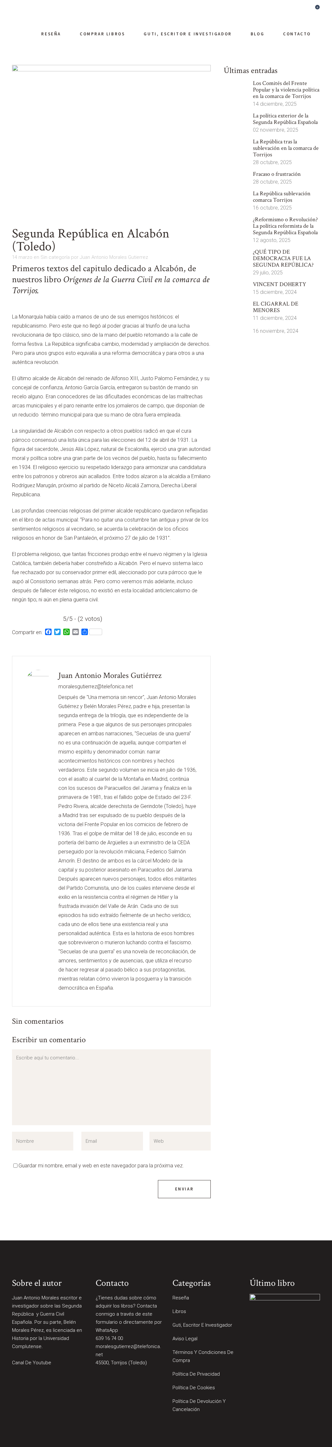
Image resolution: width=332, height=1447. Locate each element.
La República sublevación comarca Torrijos (282, 197)
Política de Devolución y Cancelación (199, 1405)
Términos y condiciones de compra (202, 1356)
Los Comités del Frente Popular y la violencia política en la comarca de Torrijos (286, 89)
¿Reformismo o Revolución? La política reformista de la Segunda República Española (285, 226)
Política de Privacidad (196, 1374)
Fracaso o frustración (277, 174)
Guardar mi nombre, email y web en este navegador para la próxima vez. (101, 1166)
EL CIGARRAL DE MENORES (275, 307)
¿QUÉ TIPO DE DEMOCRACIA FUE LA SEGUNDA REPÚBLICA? (283, 258)
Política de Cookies (193, 1388)
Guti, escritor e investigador (202, 1325)
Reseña (180, 1298)
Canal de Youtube (31, 1363)
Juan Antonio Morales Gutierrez (114, 257)
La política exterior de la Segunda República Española (285, 119)
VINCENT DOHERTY (279, 284)
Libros (179, 1311)
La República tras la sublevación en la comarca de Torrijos (286, 148)
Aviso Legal (184, 1339)
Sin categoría (55, 257)
